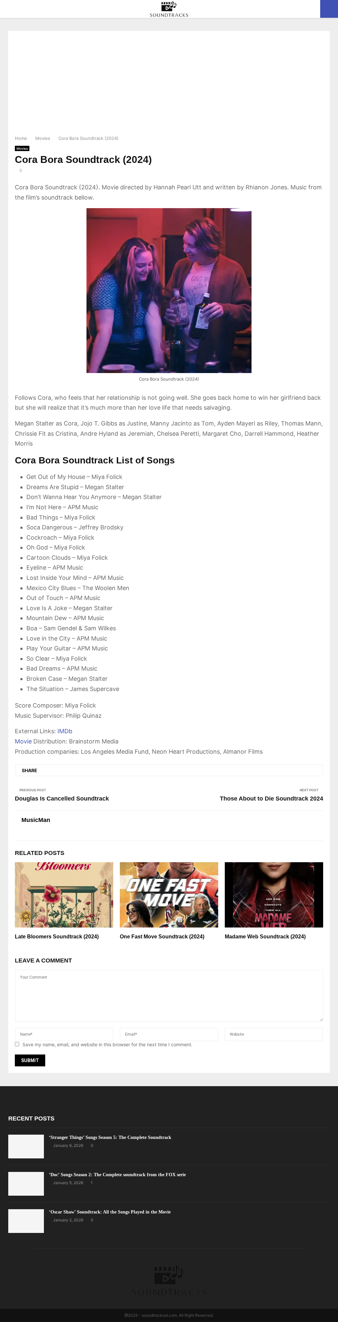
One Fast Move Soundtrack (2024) (162, 936)
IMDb (64, 731)
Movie (23, 741)
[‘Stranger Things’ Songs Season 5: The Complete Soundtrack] (26, 1146)
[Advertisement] (169, 85)
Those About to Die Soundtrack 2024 (271, 798)
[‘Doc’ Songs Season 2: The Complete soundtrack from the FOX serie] (26, 1184)
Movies (22, 148)
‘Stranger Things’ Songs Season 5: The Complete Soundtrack (110, 1137)
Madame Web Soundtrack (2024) (265, 936)
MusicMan (35, 820)
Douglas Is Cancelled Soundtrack (62, 798)
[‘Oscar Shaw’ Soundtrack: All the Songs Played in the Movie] (26, 1221)
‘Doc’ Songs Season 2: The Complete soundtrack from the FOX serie (117, 1174)
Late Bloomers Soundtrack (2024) (57, 936)
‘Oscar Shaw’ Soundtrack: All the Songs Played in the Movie (110, 1212)
